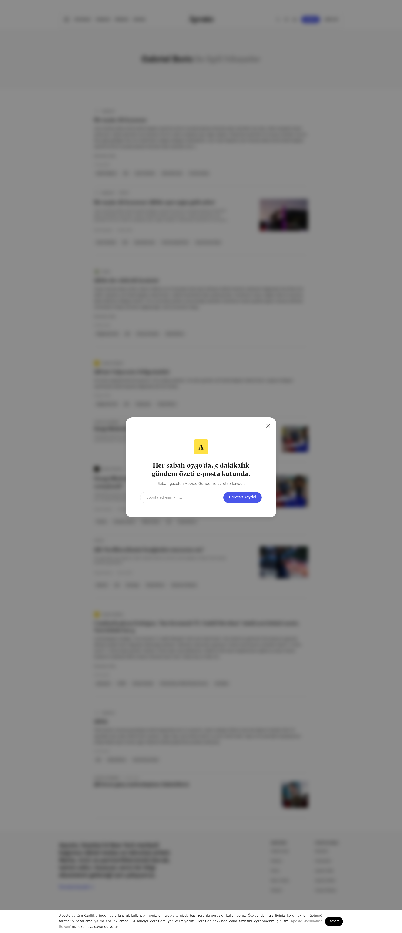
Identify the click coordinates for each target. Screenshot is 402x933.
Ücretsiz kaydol (242, 497)
